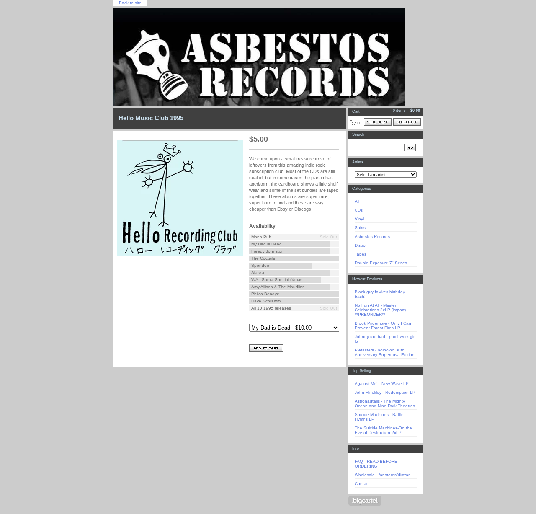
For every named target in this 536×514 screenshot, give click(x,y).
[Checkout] (407, 122)
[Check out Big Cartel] (364, 501)
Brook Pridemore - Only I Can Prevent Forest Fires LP (383, 325)
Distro (360, 245)
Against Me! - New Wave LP (382, 383)
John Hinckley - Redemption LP (385, 392)
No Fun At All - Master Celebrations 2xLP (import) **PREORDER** (380, 310)
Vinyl (359, 219)
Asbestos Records (372, 236)
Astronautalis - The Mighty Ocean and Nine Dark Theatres (385, 403)
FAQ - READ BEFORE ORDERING (376, 463)
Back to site (130, 2)
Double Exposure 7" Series (381, 263)
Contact (362, 483)
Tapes (360, 254)
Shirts (360, 227)
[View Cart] (378, 122)
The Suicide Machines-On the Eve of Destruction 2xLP (383, 430)
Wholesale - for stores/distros (382, 475)
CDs (359, 210)
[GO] (411, 147)
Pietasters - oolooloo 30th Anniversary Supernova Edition (385, 352)
